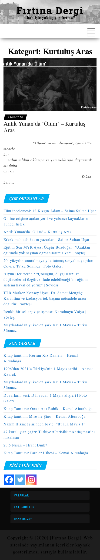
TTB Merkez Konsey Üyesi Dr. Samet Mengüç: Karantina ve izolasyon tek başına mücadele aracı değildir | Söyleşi (44, 298)
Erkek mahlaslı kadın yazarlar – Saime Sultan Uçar (46, 239)
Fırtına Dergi (50, 10)
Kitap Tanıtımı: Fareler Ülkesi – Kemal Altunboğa (45, 452)
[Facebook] (9, 479)
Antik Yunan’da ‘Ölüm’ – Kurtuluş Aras (44, 126)
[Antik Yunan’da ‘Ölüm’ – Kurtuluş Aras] (50, 84)
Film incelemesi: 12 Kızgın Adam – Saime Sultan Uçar (49, 210)
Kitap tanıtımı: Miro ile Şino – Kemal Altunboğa (44, 416)
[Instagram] (31, 479)
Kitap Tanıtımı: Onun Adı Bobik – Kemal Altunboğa (48, 408)
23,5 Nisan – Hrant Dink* (25, 444)
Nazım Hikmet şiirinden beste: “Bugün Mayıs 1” (44, 423)
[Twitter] (20, 479)
